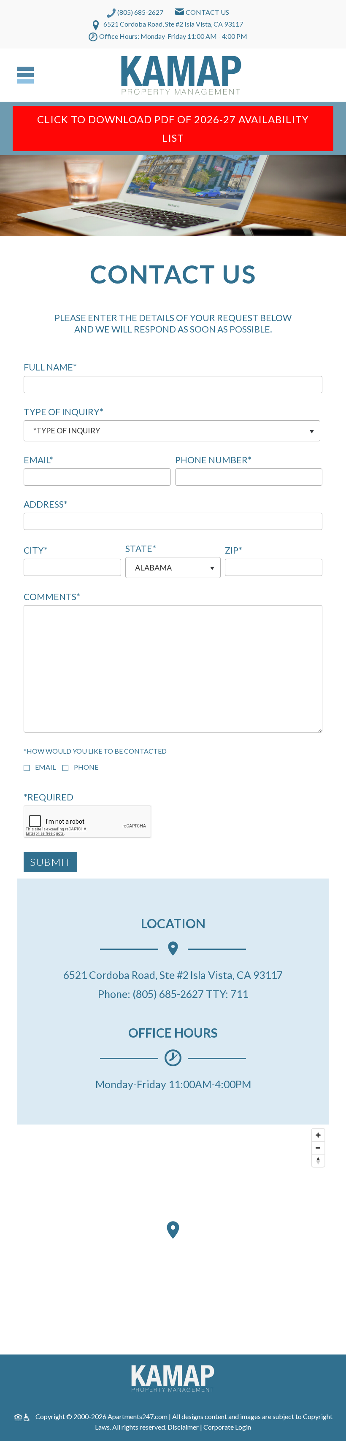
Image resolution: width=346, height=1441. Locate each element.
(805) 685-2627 (140, 12)
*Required (48, 797)
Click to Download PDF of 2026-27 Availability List (173, 128)
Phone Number (213, 460)
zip (233, 550)
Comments (52, 597)
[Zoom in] (318, 1135)
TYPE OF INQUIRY (63, 412)
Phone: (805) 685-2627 (151, 993)
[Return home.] (181, 75)
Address (46, 504)
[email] (27, 768)
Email (38, 460)
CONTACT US (207, 12)
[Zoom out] (318, 1147)
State (140, 548)
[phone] (65, 768)
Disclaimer (184, 1427)
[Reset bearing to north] (318, 1160)
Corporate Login (227, 1427)
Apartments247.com (138, 1416)
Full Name (50, 367)
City (36, 550)
